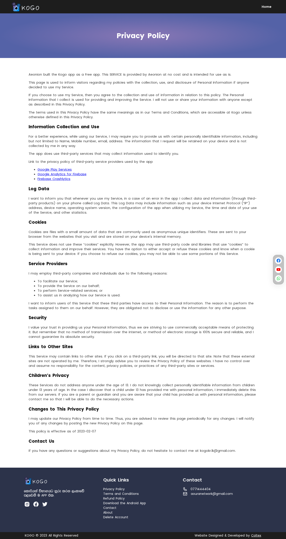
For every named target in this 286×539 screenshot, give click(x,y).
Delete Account (115, 517)
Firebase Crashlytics (54, 179)
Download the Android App (124, 503)
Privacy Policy (114, 489)
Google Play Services (55, 169)
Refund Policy (114, 498)
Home (266, 7)
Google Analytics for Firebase (62, 174)
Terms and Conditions (121, 494)
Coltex (256, 535)
